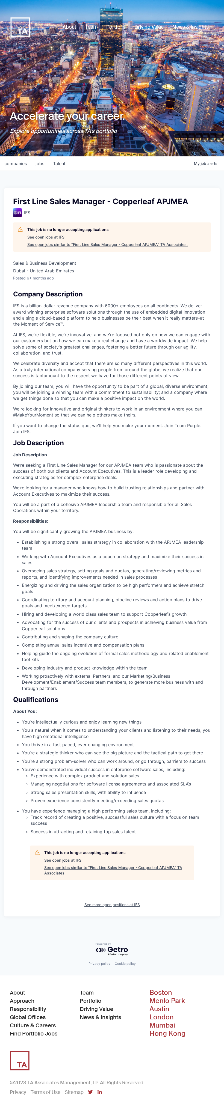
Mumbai (162, 1025)
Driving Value (96, 1009)
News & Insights (100, 1017)
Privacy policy (99, 964)
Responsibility (28, 1009)
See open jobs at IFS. (46, 237)
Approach (22, 1000)
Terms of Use (45, 1092)
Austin (159, 1009)
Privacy (18, 1092)
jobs (40, 163)
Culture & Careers (33, 1025)
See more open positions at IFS (112, 904)
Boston (160, 993)
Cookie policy (125, 964)
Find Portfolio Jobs (34, 1033)
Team (87, 992)
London (161, 1017)
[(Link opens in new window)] (90, 1092)
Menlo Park (167, 1001)
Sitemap (74, 1092)
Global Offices (28, 1017)
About (17, 992)
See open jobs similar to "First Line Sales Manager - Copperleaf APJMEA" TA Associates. (107, 244)
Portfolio (90, 1000)
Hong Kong (167, 1033)
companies (15, 163)
